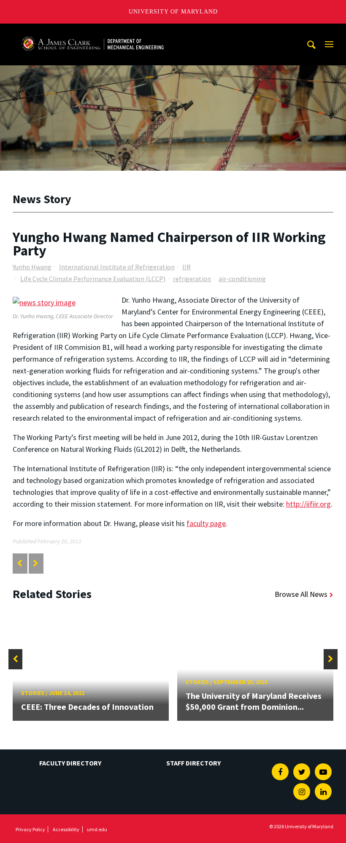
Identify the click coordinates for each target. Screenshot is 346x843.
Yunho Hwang (32, 267)
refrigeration (192, 278)
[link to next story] (35, 563)
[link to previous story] (19, 563)
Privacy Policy (30, 829)
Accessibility (66, 829)
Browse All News (301, 594)
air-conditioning (242, 278)
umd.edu (97, 829)
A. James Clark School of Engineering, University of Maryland (92, 31)
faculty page (206, 523)
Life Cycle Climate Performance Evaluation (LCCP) (92, 278)
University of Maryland (173, 11)
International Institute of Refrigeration (117, 267)
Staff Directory (193, 763)
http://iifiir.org (308, 504)
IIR (186, 267)
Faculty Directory (70, 763)
